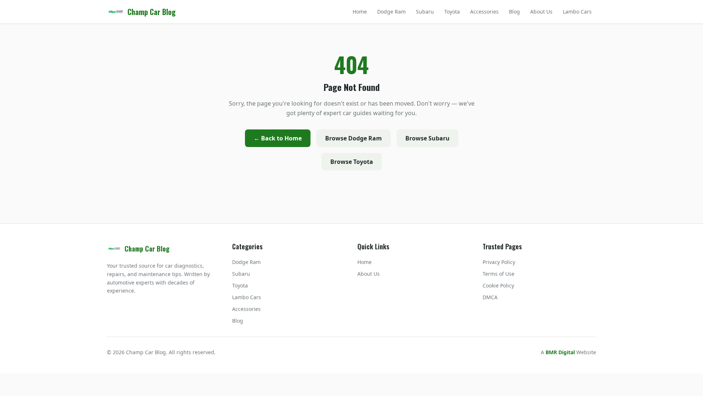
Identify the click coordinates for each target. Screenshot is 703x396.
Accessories (484, 11)
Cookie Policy (498, 285)
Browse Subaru (427, 138)
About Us (541, 11)
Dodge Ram (391, 11)
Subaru (425, 11)
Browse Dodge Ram (353, 138)
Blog (514, 11)
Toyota (452, 11)
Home (360, 11)
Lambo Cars (577, 11)
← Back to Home (278, 138)
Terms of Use (498, 273)
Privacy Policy (499, 261)
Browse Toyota (351, 162)
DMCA (490, 297)
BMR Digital (560, 352)
